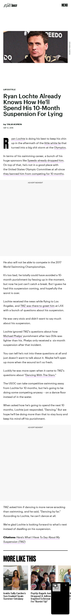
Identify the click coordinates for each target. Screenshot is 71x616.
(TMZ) (21, 541)
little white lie (52, 143)
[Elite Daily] (10, 5)
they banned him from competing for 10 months (33, 173)
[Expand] (54, 585)
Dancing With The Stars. (40, 374)
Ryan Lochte (18, 139)
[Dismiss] (65, 585)
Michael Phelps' (12, 335)
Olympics (60, 147)
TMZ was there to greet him (37, 305)
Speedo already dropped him (45, 160)
